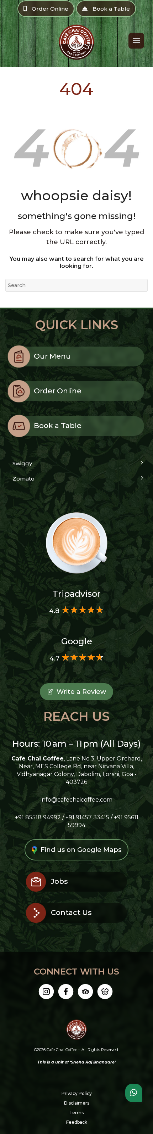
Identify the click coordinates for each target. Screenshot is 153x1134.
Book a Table (110, 8)
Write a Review (81, 692)
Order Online (49, 8)
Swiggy (22, 463)
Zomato (23, 478)
